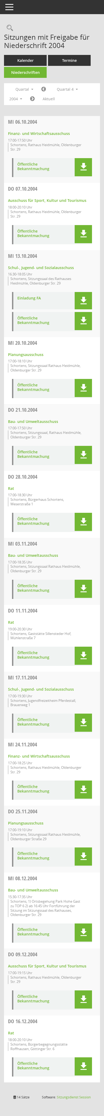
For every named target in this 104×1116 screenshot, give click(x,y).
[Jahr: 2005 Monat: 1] (32, 99)
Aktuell (49, 98)
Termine (69, 60)
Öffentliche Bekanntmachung (33, 166)
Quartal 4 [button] (66, 89)
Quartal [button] (22, 89)
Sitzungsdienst (74, 1097)
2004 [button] (14, 98)
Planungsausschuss (25, 354)
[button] (83, 167)
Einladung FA (29, 298)
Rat (11, 488)
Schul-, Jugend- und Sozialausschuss (41, 267)
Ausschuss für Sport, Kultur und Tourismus (47, 200)
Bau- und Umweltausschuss (33, 421)
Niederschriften (25, 72)
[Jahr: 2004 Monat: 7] (43, 89)
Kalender (25, 60)
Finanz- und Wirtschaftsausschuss (39, 133)
